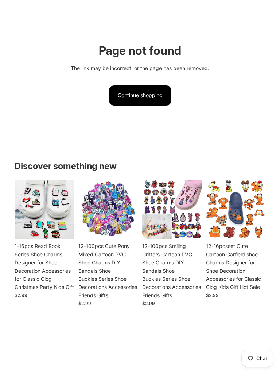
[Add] (62, 228)
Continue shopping (140, 95)
